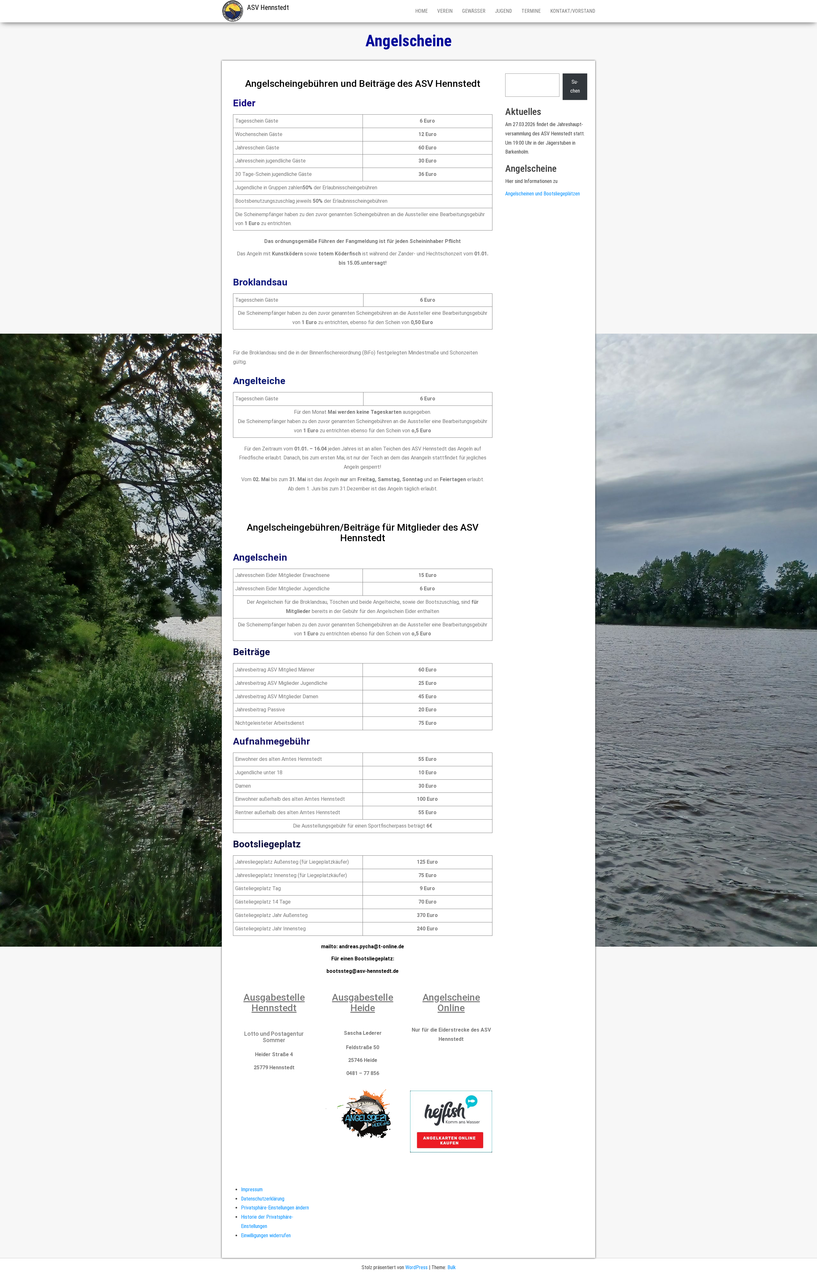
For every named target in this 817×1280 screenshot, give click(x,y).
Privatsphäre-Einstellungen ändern (275, 1208)
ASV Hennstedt (268, 7)
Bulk (451, 1267)
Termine (531, 11)
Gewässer (473, 11)
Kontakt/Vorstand (572, 11)
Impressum (252, 1189)
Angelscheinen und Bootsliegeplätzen (542, 194)
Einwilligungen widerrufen (266, 1235)
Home (421, 11)
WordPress (416, 1267)
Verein (445, 11)
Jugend (503, 11)
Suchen (575, 86)
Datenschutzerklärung (262, 1199)
